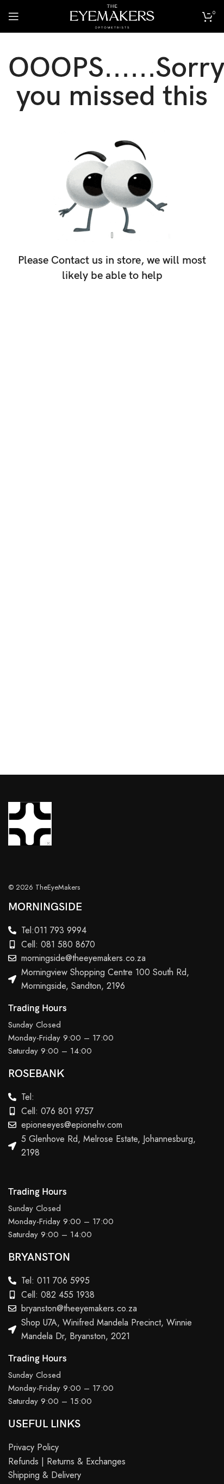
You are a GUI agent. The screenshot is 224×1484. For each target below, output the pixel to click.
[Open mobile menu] (13, 16)
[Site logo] (112, 15)
